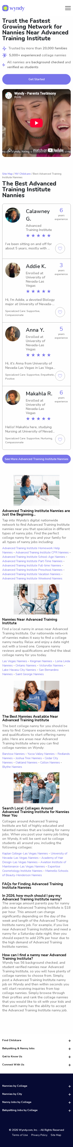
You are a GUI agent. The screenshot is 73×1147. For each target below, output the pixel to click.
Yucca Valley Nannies (41, 754)
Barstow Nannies (13, 754)
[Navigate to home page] (13, 8)
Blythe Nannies (12, 767)
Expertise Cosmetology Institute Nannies (31, 868)
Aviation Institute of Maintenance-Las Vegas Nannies (34, 864)
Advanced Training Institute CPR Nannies (42, 552)
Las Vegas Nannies (14, 661)
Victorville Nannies (51, 665)
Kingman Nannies (41, 661)
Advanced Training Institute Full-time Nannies (31, 565)
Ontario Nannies (26, 665)
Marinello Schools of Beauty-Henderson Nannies (35, 873)
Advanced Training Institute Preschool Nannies (32, 570)
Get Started (36, 79)
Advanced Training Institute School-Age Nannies (33, 557)
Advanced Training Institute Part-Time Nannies (32, 561)
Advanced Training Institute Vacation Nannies (31, 574)
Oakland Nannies (26, 762)
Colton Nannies (50, 762)
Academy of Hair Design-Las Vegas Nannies (32, 860)
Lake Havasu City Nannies (19, 670)
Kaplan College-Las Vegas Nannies (25, 853)
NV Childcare (23, 174)
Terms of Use (20, 1135)
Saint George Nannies (30, 674)
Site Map (7, 174)
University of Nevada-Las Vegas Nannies (34, 855)
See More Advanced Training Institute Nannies (36, 459)
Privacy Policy (39, 1135)
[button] (36, 123)
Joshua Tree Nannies (29, 758)
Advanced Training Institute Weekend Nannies (32, 578)
